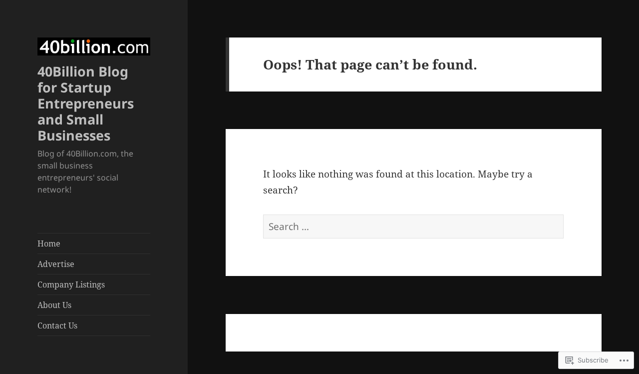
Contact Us (57, 325)
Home (48, 243)
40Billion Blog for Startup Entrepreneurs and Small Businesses (85, 103)
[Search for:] (413, 226)
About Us (54, 305)
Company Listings (71, 284)
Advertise (55, 264)
